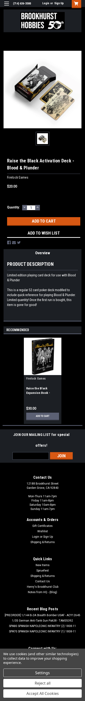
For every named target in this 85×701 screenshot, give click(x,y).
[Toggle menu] (6, 6)
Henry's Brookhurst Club (42, 586)
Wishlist (42, 531)
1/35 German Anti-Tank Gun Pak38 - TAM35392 (42, 620)
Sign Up (59, 3)
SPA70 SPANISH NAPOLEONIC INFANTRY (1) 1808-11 (42, 631)
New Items (43, 565)
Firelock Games (36, 378)
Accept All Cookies (42, 693)
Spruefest (42, 570)
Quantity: (13, 207)
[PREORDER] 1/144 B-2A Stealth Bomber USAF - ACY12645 (42, 615)
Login (45, 3)
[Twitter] (19, 242)
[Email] (14, 242)
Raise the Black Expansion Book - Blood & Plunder (38, 393)
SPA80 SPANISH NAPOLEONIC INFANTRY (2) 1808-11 (42, 626)
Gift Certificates (42, 526)
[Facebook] (9, 242)
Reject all (43, 683)
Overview (42, 253)
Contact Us (42, 581)
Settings (42, 672)
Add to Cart (42, 416)
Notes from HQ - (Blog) (42, 592)
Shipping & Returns (42, 542)
